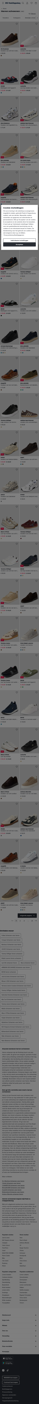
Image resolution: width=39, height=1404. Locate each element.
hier (17, 233)
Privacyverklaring (9, 235)
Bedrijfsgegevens (19, 235)
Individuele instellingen (19, 240)
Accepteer (19, 244)
